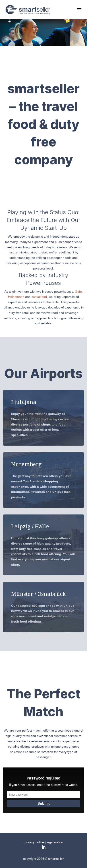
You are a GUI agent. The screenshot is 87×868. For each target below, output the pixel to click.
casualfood (39, 296)
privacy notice (34, 842)
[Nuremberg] (43, 480)
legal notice (55, 842)
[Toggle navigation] (68, 9)
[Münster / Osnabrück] (43, 607)
